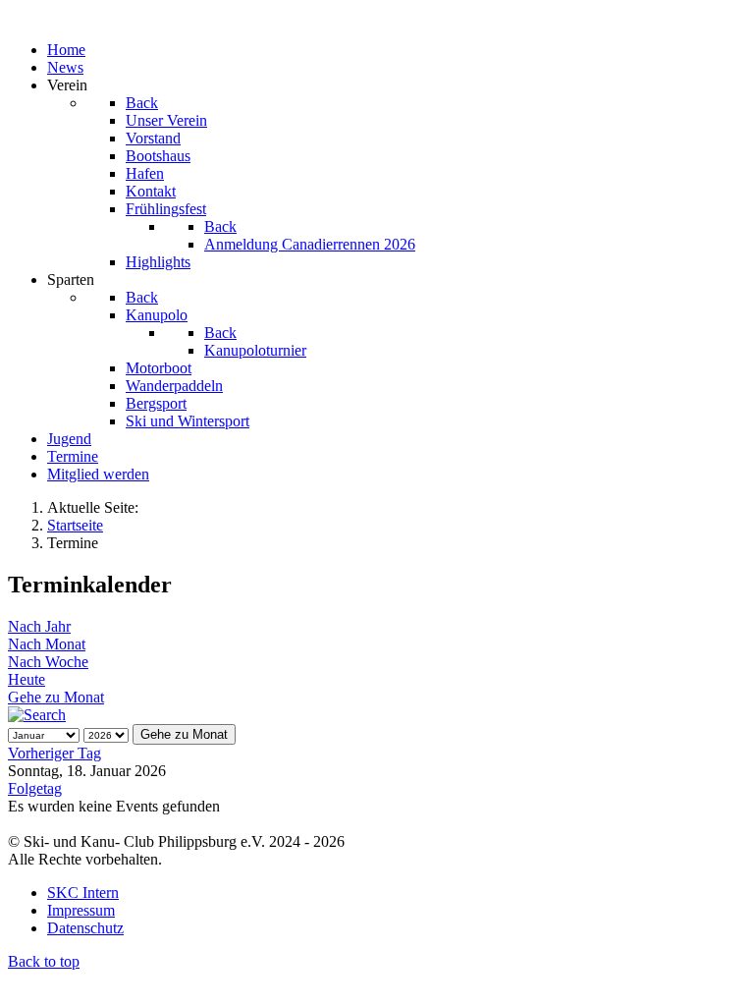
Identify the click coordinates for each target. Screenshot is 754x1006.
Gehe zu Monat (56, 697)
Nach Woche (48, 661)
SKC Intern (83, 892)
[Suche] (37, 714)
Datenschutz (85, 928)
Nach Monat (46, 644)
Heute (26, 679)
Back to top (44, 961)
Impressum (81, 910)
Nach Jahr (39, 626)
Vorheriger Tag (54, 753)
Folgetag (35, 788)
